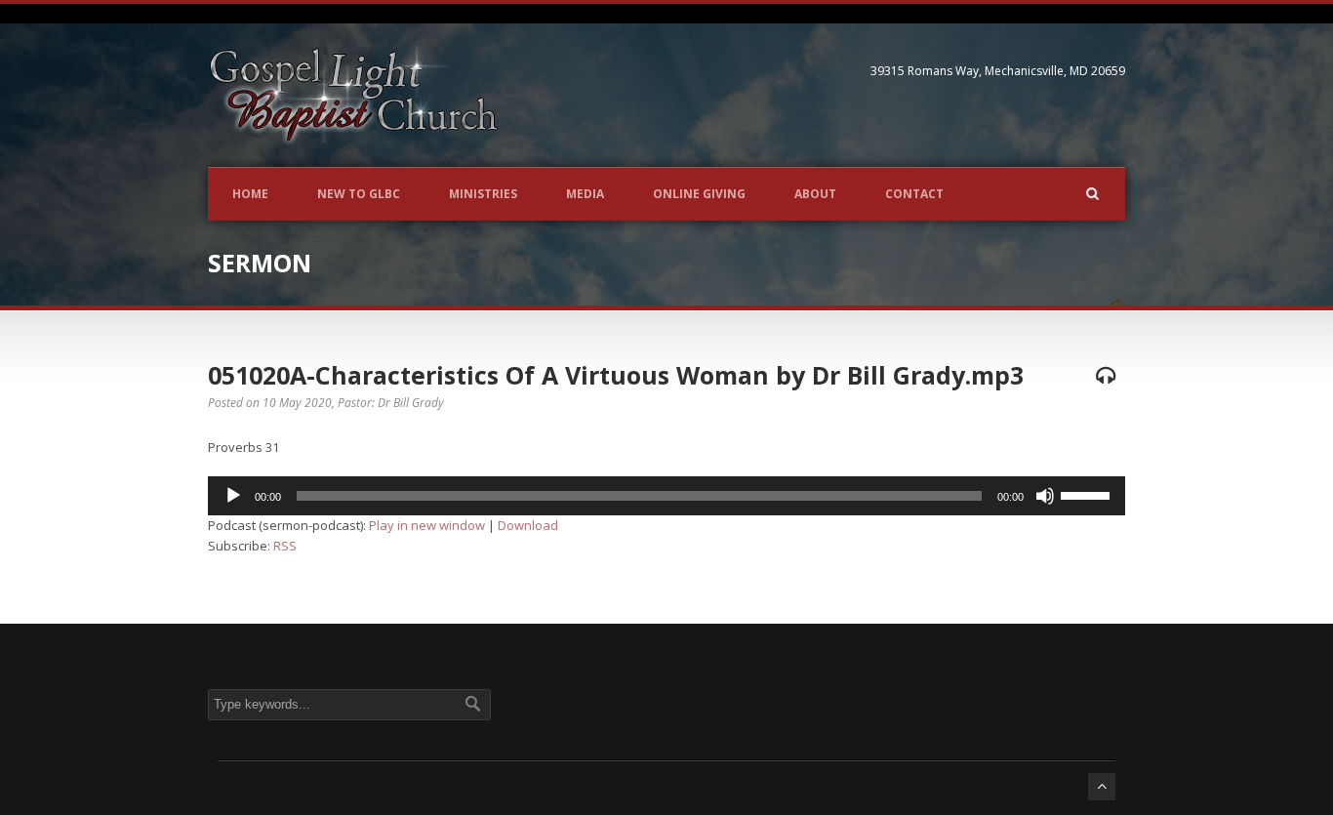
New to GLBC (358, 193)
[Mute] (1045, 496)
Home (250, 193)
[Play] (233, 496)
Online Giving (699, 193)
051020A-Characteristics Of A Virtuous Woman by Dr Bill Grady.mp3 (616, 374)
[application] (666, 495)
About (815, 193)
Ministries (483, 193)
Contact (914, 193)
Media (585, 193)
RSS (285, 545)
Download (528, 525)
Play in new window (427, 525)
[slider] (1088, 493)
